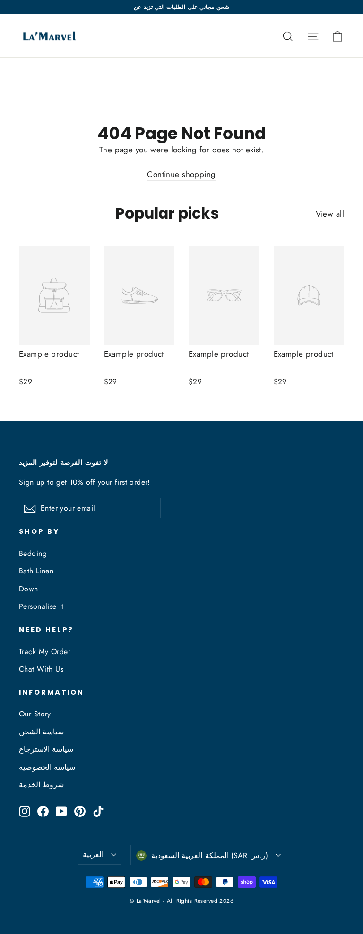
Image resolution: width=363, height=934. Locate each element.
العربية (93, 854)
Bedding (33, 553)
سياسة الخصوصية (47, 767)
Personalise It (41, 606)
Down (28, 588)
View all (330, 213)
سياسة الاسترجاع (46, 749)
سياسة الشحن (41, 731)
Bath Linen (36, 570)
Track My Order (44, 651)
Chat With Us (41, 669)
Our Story (35, 713)
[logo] (49, 36)
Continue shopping (181, 174)
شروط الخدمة (41, 784)
